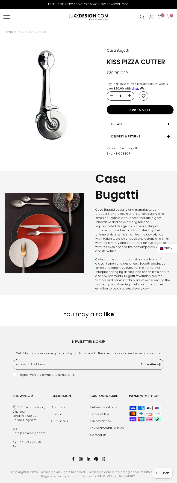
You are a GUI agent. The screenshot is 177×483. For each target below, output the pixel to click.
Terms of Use (100, 414)
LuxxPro (56, 414)
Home (8, 32)
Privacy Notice (100, 421)
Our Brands (59, 421)
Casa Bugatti (128, 148)
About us (58, 407)
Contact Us (98, 435)
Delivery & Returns (103, 407)
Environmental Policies (107, 428)
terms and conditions (58, 375)
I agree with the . (47, 375)
